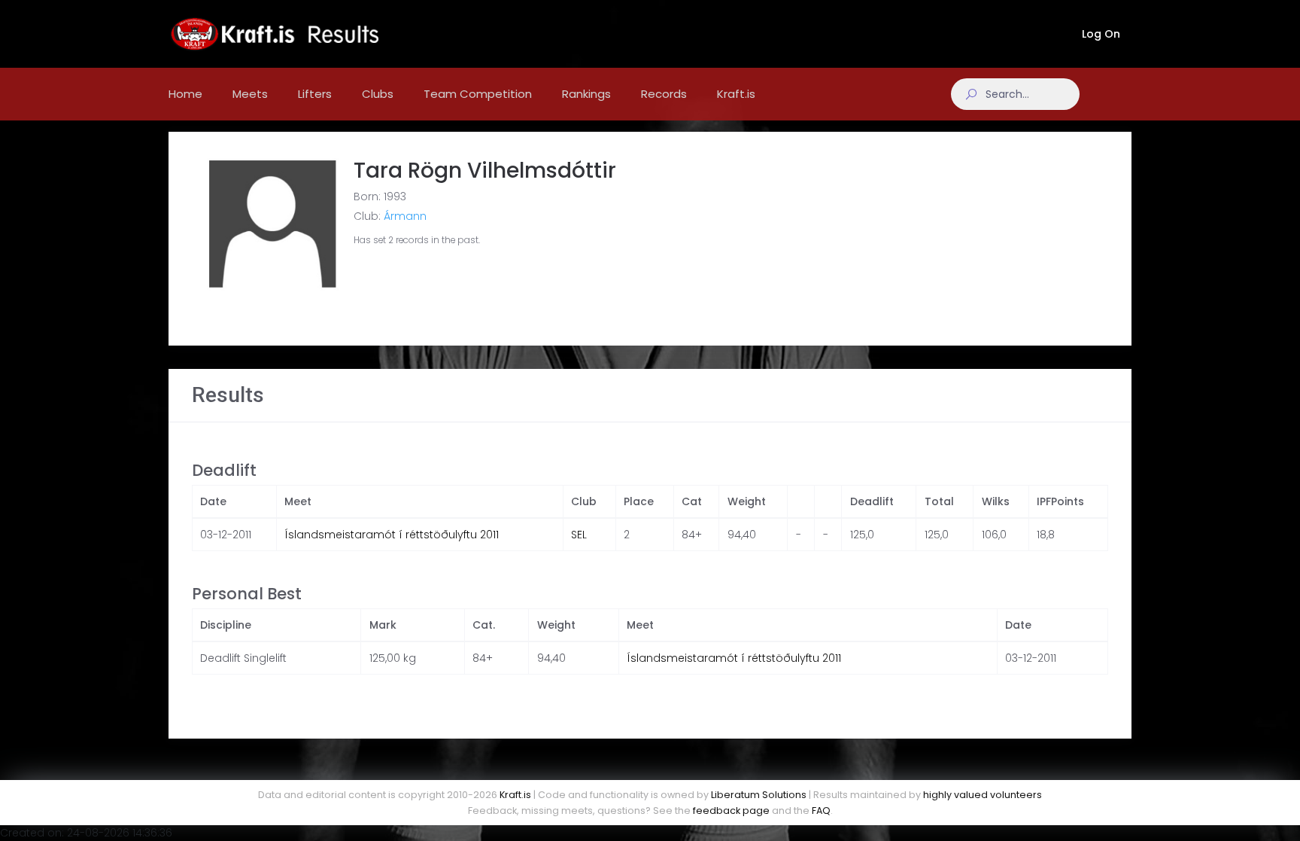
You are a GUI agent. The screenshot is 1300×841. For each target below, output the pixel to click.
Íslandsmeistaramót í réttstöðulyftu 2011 (391, 534)
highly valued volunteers (982, 794)
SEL (579, 534)
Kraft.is (515, 794)
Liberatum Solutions (758, 794)
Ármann (405, 216)
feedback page (731, 810)
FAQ (821, 810)
